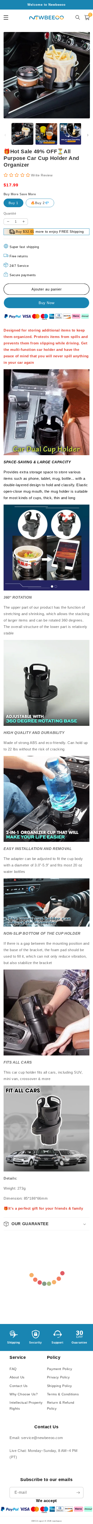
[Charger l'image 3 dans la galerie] (70, 134)
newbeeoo (57, 1521)
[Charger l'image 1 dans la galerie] (22, 134)
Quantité (10, 213)
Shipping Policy (59, 1386)
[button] (46, 1224)
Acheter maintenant (46, 302)
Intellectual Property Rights (26, 1405)
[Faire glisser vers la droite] (88, 135)
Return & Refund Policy (60, 1405)
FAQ (13, 1369)
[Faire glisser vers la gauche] (5, 135)
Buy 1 (13, 203)
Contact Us (19, 1386)
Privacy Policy (58, 1377)
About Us (17, 1377)
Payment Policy (59, 1369)
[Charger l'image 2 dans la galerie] (46, 134)
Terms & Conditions (63, 1394)
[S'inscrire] (78, 1492)
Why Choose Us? (24, 1394)
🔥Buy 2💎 (40, 203)
